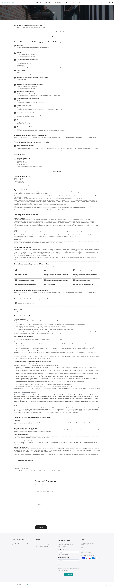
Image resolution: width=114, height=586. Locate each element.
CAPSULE (67, 2)
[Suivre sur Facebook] (21, 544)
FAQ (82, 547)
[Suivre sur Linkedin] (24, 544)
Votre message (39, 504)
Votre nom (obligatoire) (41, 485)
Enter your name (63, 557)
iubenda (15, 470)
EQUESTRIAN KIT (36, 2)
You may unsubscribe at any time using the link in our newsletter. (68, 569)
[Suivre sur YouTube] (18, 544)
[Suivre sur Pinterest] (27, 544)
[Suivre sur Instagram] (12, 544)
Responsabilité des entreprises (43, 543)
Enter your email (63, 549)
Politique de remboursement (89, 555)
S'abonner (69, 574)
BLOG (81, 2)
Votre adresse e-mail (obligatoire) (44, 491)
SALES (75, 2)
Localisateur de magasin (41, 546)
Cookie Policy (54, 311)
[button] (110, 585)
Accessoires (57, 2)
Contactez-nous (85, 550)
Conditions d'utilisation (87, 552)
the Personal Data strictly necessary (42, 470)
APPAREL (48, 2)
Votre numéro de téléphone (42, 498)
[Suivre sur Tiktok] (15, 544)
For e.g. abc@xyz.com (63, 554)
